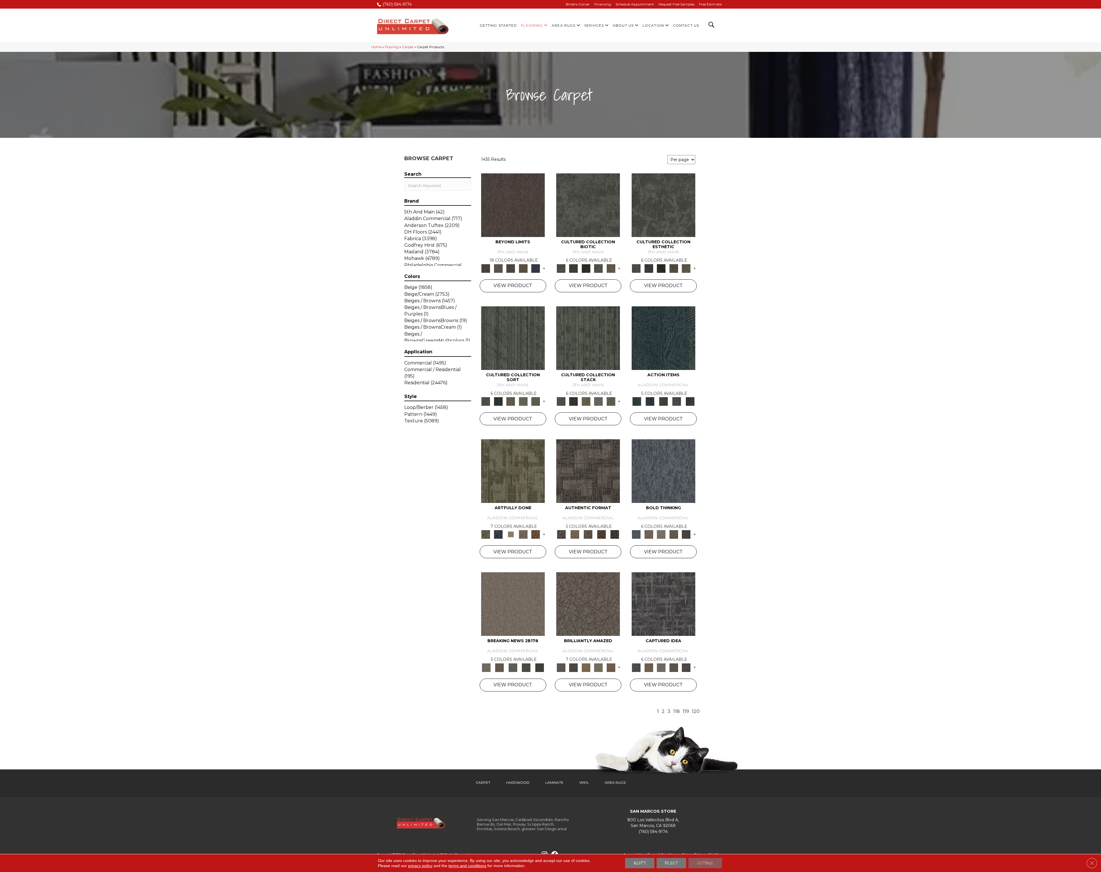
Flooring (392, 47)
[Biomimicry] (588, 204)
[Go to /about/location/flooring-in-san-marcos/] (653, 822)
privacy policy (420, 865)
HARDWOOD (518, 782)
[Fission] (673, 534)
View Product (512, 285)
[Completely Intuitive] (586, 667)
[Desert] (498, 268)
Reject (671, 863)
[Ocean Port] (650, 401)
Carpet (407, 47)
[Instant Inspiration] (611, 667)
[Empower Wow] (598, 667)
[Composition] (598, 268)
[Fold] (510, 401)
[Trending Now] (513, 603)
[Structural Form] (615, 534)
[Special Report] (499, 667)
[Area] (513, 204)
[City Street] (690, 401)
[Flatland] (535, 268)
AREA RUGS (615, 782)
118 (676, 711)
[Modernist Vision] (510, 534)
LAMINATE (554, 782)
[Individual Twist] (588, 534)
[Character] (573, 268)
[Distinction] (611, 268)
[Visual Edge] (588, 471)
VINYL (584, 782)
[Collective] (586, 268)
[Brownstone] (663, 401)
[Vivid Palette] (535, 534)
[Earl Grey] (677, 401)
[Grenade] (648, 534)
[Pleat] (523, 401)
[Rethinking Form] (601, 534)
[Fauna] (523, 268)
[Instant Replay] (513, 667)
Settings (705, 863)
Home (376, 47)
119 (686, 711)
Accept (640, 863)
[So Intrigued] (588, 603)
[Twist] (535, 401)
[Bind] (513, 337)
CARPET (483, 782)
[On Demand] (526, 667)
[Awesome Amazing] (523, 534)
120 (696, 711)
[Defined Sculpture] (574, 534)
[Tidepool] (663, 337)
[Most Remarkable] (498, 534)
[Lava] (661, 534)
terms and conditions (467, 865)
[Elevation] (510, 268)
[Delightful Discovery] (513, 471)
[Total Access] (539, 667)
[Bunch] (498, 401)
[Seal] (686, 534)
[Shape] (663, 471)
